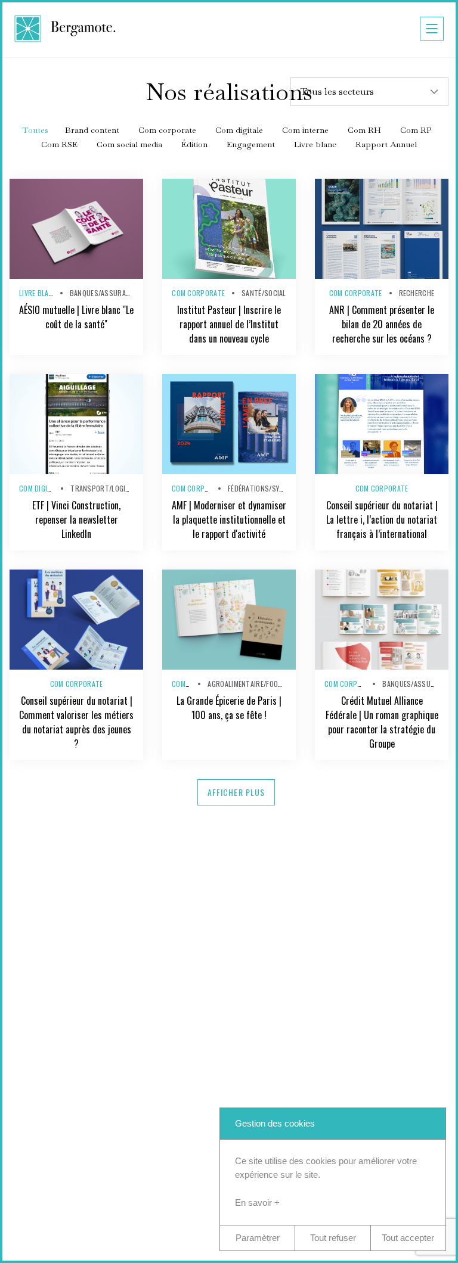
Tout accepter (408, 1238)
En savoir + (257, 1202)
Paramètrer (258, 1238)
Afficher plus (236, 792)
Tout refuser (333, 1238)
